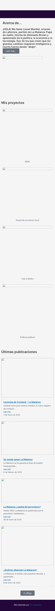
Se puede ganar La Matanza (17, 459)
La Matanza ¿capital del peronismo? (22, 507)
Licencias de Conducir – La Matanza (22, 402)
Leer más (7, 412)
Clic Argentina (35, 605)
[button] (27, 14)
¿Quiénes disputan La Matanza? (20, 570)
